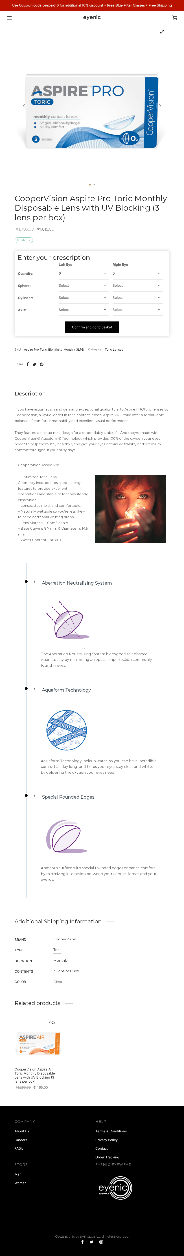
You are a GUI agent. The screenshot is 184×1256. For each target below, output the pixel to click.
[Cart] (174, 17)
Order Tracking (107, 1157)
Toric (57, 950)
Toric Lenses (114, 349)
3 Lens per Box (66, 971)
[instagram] (101, 1242)
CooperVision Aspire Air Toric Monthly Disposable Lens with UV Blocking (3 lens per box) (35, 1075)
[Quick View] (48, 1053)
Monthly (60, 960)
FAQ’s (19, 1148)
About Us (22, 1131)
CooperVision (64, 939)
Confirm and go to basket (92, 327)
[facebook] (82, 1242)
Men (18, 1174)
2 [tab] (94, 184)
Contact (101, 1148)
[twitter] (91, 1242)
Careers (21, 1140)
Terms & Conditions (111, 1131)
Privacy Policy (106, 1140)
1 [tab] (90, 185)
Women (20, 1183)
